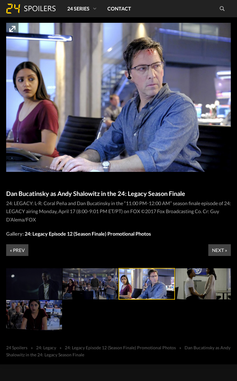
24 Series (78, 8)
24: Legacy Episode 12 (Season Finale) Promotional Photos (88, 234)
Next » (219, 250)
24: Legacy (46, 347)
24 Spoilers (31, 8)
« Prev (17, 250)
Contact (119, 8)
